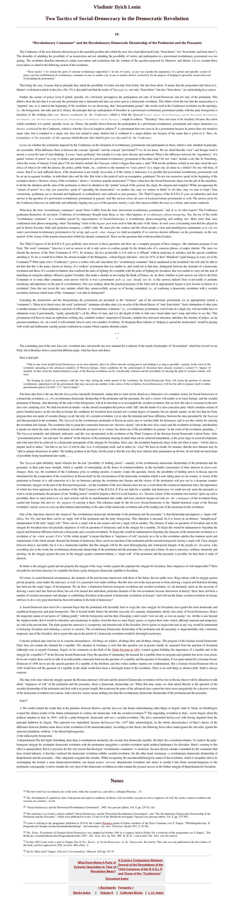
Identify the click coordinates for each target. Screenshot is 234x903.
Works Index (81, 892)
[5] (30, 261)
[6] (45, 654)
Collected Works (131, 892)
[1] (137, 149)
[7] (26, 700)
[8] (145, 712)
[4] (116, 128)
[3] (127, 722)
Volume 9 (106, 892)
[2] (210, 565)
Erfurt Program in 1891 (126, 649)
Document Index (117, 878)
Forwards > (126, 887)
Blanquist (107, 823)
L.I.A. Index (156, 892)
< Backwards (107, 887)
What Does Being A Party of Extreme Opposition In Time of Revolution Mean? (95, 867)
